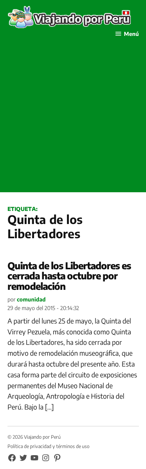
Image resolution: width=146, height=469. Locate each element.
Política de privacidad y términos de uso (48, 446)
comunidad (31, 299)
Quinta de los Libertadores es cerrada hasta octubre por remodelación (69, 276)
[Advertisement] (73, 119)
